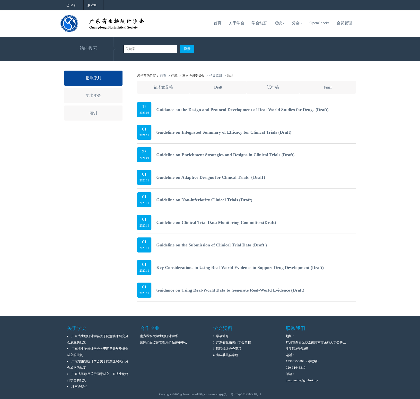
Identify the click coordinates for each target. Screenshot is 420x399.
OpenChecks (319, 23)
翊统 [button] (278, 23)
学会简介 (222, 336)
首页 (217, 23)
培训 (93, 113)
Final (328, 87)
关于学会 (236, 23)
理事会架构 (79, 386)
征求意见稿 (163, 87)
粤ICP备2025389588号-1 (246, 394)
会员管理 (344, 23)
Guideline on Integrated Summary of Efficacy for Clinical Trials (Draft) (223, 132)
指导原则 (93, 78)
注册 (94, 5)
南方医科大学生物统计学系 (159, 336)
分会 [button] (296, 23)
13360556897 (295, 361)
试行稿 (273, 87)
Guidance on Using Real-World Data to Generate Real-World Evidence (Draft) (230, 290)
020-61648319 (296, 367)
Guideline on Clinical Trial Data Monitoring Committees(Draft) (216, 222)
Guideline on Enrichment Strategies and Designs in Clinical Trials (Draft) (225, 154)
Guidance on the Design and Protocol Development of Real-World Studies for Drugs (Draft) (242, 109)
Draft (218, 87)
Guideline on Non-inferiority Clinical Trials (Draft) (204, 199)
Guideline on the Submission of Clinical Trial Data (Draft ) (211, 245)
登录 (73, 5)
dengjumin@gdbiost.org (302, 380)
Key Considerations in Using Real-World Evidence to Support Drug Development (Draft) (240, 267)
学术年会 (93, 95)
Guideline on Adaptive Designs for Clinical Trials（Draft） (212, 177)
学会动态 (259, 23)
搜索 (187, 49)
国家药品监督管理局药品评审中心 (163, 342)
